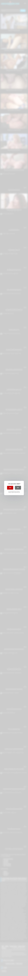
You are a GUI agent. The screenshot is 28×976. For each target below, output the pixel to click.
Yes (10, 487)
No (18, 487)
